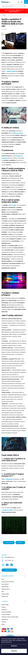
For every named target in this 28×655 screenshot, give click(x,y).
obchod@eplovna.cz (10, 557)
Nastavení (14, 646)
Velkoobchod (5, 596)
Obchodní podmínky (6, 612)
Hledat (24, 6)
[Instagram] (3, 564)
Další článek (19, 542)
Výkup (3, 624)
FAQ (3, 579)
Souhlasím (14, 651)
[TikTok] (11, 564)
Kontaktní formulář (9, 570)
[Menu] (26, 2)
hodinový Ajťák (11, 71)
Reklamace (4, 609)
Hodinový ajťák (5, 594)
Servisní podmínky (6, 614)
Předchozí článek (9, 542)
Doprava (4, 607)
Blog (3, 591)
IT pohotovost (8, 479)
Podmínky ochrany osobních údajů (10, 617)
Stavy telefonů (5, 584)
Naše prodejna (5, 586)
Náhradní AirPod (6, 589)
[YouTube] (7, 564)
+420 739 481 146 (9, 560)
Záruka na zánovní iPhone (8, 581)
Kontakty (4, 622)
